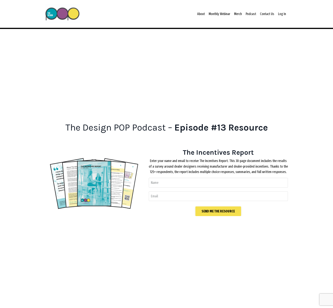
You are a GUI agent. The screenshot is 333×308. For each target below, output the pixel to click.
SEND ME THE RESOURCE (218, 211)
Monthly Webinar (219, 14)
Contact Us (267, 14)
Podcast (251, 14)
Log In (282, 14)
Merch (238, 14)
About (201, 14)
